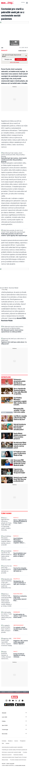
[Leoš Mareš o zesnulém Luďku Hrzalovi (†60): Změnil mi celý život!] (7, 418)
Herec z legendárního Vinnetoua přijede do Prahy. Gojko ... (20, 521)
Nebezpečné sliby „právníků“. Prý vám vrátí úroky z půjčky (19, 410)
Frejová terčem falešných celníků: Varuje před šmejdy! (19, 471)
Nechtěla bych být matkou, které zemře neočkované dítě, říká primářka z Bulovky (14, 159)
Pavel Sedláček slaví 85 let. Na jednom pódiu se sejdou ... (19, 554)
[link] (6, 701)
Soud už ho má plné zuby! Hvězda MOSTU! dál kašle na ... (20, 569)
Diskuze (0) (4, 50)
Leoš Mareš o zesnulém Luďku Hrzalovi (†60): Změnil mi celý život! (20, 417)
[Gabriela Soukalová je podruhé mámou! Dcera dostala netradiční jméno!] (7, 427)
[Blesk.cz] (14, 697)
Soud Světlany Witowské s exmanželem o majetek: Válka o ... (19, 540)
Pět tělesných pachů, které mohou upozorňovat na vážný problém (12, 331)
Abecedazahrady (18, 625)
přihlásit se (23, 2)
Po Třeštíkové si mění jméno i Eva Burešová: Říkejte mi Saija (20, 453)
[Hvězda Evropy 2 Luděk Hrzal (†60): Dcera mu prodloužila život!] (7, 480)
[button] (9, 705)
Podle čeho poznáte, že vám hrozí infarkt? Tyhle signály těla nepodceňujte (14, 234)
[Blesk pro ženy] (7, 4)
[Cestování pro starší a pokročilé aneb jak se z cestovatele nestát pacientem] (14, 22)
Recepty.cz (16, 579)
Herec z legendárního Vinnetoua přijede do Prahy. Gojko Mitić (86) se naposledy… (20, 391)
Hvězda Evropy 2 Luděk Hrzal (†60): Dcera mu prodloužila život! (20, 479)
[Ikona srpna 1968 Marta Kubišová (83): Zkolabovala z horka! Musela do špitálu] (7, 462)
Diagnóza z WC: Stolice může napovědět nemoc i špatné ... (20, 642)
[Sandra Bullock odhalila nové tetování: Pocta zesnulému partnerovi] (7, 436)
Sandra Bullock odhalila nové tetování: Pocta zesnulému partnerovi (20, 436)
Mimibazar (16, 612)
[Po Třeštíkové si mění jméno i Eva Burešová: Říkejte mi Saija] (7, 454)
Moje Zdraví (16, 638)
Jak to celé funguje (14, 62)
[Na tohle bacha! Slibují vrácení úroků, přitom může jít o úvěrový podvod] (7, 445)
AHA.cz (15, 565)
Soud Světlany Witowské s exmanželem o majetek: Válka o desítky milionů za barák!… (20, 401)
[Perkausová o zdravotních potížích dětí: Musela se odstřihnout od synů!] (7, 382)
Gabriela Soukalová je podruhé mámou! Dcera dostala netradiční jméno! (20, 426)
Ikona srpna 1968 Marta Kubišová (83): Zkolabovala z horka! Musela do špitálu (20, 462)
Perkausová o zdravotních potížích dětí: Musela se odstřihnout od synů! (20, 382)
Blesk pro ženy (17, 593)
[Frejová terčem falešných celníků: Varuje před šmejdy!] (7, 471)
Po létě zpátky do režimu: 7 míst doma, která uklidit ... (20, 616)
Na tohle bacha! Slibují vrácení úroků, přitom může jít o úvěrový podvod (20, 445)
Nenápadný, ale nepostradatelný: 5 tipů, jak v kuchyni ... (20, 582)
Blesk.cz (15, 517)
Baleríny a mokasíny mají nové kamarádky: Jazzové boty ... (20, 598)
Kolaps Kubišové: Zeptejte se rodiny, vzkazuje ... (19, 655)
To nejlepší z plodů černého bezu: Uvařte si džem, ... (20, 629)
